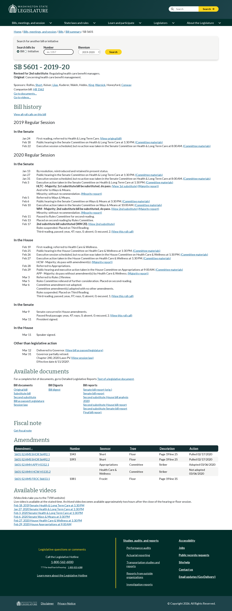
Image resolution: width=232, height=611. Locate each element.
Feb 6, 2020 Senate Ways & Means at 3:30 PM (42, 516)
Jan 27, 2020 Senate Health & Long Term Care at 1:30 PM (49, 509)
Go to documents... (25, 93)
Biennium (84, 47)
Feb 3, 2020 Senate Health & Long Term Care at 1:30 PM (48, 513)
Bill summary (73, 31)
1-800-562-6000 (62, 562)
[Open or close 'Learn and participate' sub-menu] (140, 23)
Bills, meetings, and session (28, 23)
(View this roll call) (122, 231)
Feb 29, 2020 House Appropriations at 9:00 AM (42, 524)
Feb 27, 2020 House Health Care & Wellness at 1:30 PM (48, 520)
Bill (22, 51)
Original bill (20, 389)
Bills (60, 31)
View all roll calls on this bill (30, 114)
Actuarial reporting (138, 555)
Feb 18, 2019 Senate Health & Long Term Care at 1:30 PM (49, 505)
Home (17, 31)
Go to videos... (22, 97)
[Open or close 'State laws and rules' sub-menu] (94, 23)
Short (39, 85)
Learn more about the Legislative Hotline (62, 575)
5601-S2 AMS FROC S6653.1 (32, 478)
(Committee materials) (149, 142)
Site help (184, 562)
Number (49, 47)
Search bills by (26, 47)
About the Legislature (200, 23)
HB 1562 (38, 89)
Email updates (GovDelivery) (197, 577)
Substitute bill (22, 393)
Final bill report (92, 412)
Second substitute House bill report (105, 404)
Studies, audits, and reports (141, 540)
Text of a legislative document (115, 379)
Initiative (33, 51)
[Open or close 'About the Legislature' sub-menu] (220, 23)
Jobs (182, 548)
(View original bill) (111, 138)
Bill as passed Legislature (29, 401)
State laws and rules (76, 23)
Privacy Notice (66, 603)
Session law (21, 404)
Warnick (100, 85)
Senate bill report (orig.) (97, 389)
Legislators (160, 23)
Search (207, 8)
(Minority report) (91, 193)
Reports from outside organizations (139, 575)
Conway (126, 85)
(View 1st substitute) (124, 186)
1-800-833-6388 (75, 567)
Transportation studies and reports (143, 564)
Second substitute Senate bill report (105, 408)
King (91, 85)
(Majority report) (148, 186)
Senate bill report (93, 393)
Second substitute (25, 397)
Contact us (186, 569)
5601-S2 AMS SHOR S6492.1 (32, 454)
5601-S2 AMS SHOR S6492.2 (32, 459)
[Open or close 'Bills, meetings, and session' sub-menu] (51, 23)
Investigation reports (139, 584)
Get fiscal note (23, 430)
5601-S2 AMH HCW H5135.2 (32, 471)
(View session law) (82, 358)
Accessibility (187, 540)
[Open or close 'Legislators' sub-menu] (173, 23)
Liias (55, 85)
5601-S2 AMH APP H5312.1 (31, 464)
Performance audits (138, 548)
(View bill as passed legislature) (84, 350)
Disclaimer (47, 603)
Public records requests (194, 555)
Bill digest (54, 389)
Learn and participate (121, 23)
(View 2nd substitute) (124, 209)
